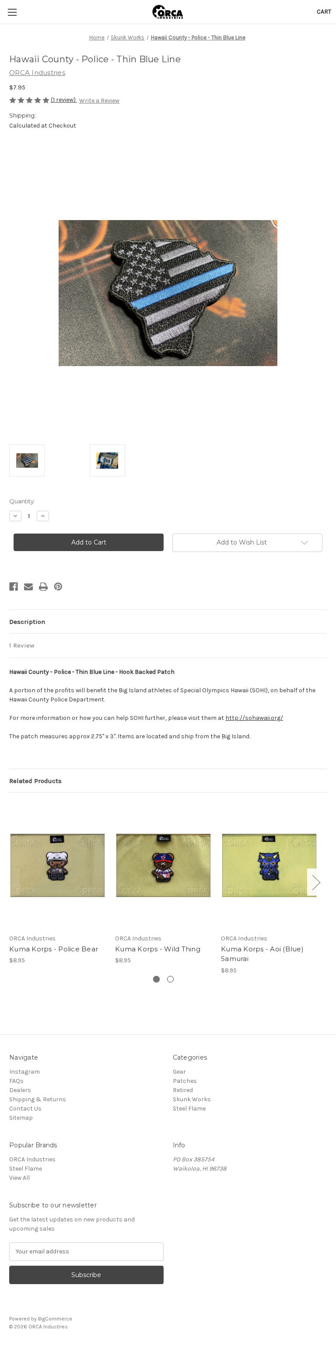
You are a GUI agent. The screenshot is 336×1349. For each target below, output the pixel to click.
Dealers (20, 1090)
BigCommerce (55, 1319)
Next (316, 881)
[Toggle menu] (12, 12)
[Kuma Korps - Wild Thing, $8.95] (163, 865)
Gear (179, 1071)
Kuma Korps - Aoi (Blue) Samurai (262, 954)
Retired (183, 1090)
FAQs (16, 1081)
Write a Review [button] (99, 100)
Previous (11, 881)
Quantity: (22, 501)
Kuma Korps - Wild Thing (157, 949)
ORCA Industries (32, 1159)
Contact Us (25, 1108)
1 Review (22, 645)
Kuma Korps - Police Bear (53, 949)
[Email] (28, 586)
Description (27, 622)
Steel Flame (189, 1108)
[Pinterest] (58, 586)
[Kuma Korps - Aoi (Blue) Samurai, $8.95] (269, 865)
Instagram (24, 1071)
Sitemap (21, 1117)
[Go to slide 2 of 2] (170, 979)
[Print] (43, 586)
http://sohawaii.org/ (254, 718)
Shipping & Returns (37, 1099)
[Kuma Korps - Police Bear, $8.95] (57, 865)
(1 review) (64, 99)
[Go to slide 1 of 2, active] (156, 979)
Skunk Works (192, 1099)
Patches (185, 1081)
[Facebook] (13, 586)
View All (19, 1178)
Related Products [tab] (35, 781)
